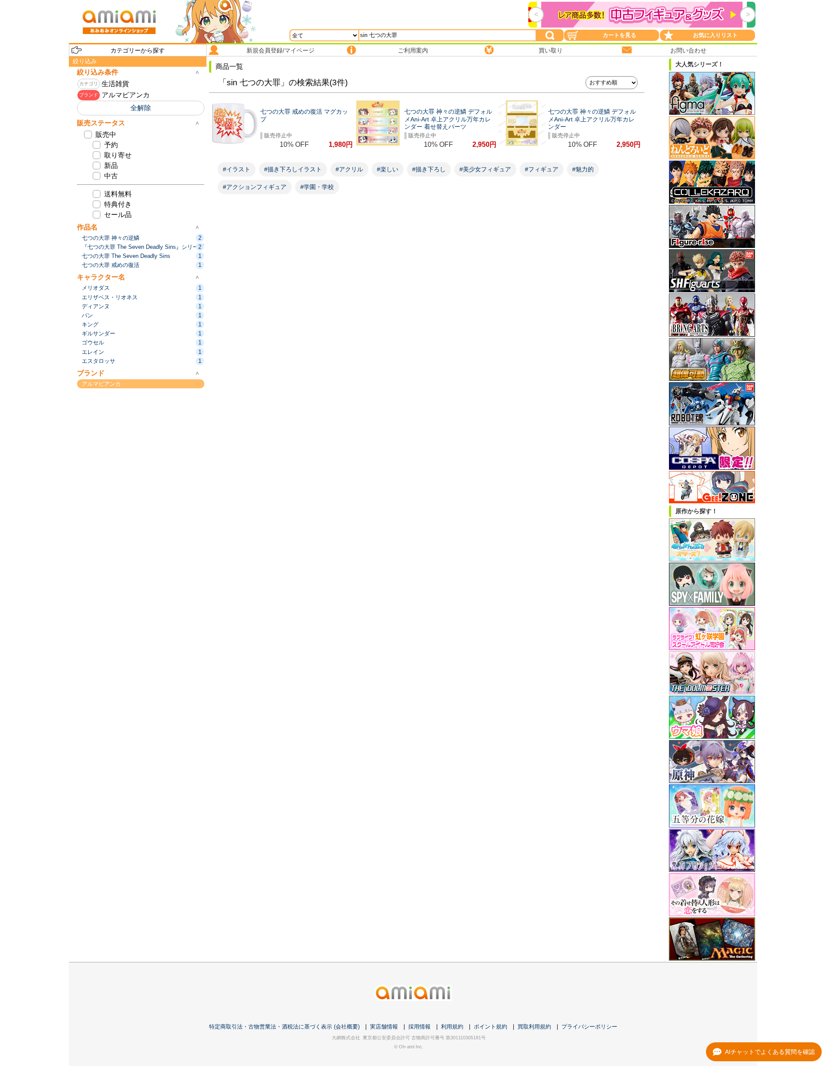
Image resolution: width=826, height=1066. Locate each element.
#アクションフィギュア (255, 186)
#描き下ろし (429, 169)
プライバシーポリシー (589, 1026)
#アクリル (349, 169)
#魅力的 (583, 169)
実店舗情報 (384, 1026)
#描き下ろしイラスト (293, 169)
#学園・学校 (317, 186)
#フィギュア (541, 169)
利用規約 (452, 1026)
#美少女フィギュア (485, 169)
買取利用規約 (534, 1026)
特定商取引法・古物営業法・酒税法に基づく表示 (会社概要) (284, 1026)
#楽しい (387, 169)
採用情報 (419, 1026)
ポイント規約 (490, 1026)
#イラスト (236, 169)
